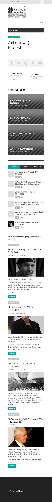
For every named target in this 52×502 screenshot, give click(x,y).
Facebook (37, 167)
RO (43, 22)
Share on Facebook (11, 63)
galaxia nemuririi (13, 245)
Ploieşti (17, 37)
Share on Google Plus (26, 63)
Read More (12, 296)
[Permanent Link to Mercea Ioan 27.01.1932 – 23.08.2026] (26, 381)
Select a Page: (42, 2)
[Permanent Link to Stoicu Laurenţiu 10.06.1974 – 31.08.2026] (26, 267)
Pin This (33, 63)
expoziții (11, 37)
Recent (25, 167)
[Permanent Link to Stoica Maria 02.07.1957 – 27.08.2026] (26, 325)
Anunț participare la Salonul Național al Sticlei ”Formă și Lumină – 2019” (29, 203)
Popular (14, 167)
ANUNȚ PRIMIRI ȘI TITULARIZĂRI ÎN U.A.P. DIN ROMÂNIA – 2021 (29, 213)
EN (40, 22)
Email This (40, 63)
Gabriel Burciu (19, 491)
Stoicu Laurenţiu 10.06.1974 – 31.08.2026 (24, 251)
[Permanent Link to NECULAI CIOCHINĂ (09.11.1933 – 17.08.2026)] (26, 437)
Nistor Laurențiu (20, 255)
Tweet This (18, 63)
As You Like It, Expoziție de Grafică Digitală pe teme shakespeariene (28, 183)
